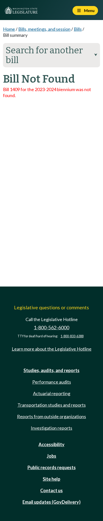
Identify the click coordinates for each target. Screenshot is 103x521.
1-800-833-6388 (72, 336)
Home (9, 29)
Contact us (51, 490)
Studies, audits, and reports (52, 370)
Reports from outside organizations (51, 416)
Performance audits (51, 382)
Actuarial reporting (51, 393)
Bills (78, 29)
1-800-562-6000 (51, 327)
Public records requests (52, 467)
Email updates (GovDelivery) (51, 502)
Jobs (51, 456)
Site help (51, 479)
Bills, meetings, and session (44, 29)
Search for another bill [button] (52, 55)
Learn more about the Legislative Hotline (52, 349)
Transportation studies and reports (52, 405)
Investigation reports (51, 428)
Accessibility (51, 444)
